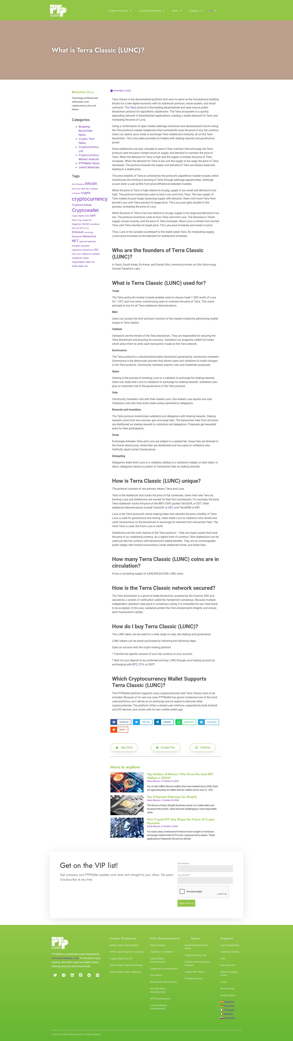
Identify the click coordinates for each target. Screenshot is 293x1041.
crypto (85, 193)
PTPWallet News (89, 163)
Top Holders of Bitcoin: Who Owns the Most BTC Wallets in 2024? (180, 776)
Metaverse (89, 236)
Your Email (184, 875)
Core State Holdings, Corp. (65, 958)
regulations (77, 250)
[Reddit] (89, 975)
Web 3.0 (90, 262)
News (175, 10)
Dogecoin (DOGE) (81, 224)
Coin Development (150, 10)
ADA (74, 184)
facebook (77, 236)
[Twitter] (55, 975)
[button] (120, 722)
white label (77, 266)
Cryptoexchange (82, 204)
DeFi (93, 215)
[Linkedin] (72, 975)
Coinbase (76, 193)
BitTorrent (76, 189)
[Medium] (97, 975)
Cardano (94, 189)
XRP (86, 266)
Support (194, 10)
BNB (83, 189)
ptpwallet (85, 246)
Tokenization (78, 262)
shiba (79, 254)
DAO (87, 216)
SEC (96, 249)
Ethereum (78, 232)
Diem (74, 220)
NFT (75, 241)
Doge (79, 220)
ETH (87, 228)
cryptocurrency (90, 199)
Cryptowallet (85, 210)
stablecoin (77, 258)
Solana (96, 253)
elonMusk (94, 224)
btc (87, 188)
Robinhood (88, 250)
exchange (89, 232)
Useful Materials (89, 167)
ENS (73, 228)
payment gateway (88, 241)
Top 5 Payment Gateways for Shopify (172, 797)
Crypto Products (118, 10)
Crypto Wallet (78, 216)
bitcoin (91, 183)
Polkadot (76, 246)
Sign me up (186, 903)
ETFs (82, 228)
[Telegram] (63, 975)
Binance (80, 184)
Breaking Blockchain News (86, 130)
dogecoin (87, 220)
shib (74, 254)
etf (77, 228)
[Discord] (80, 975)
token (86, 258)
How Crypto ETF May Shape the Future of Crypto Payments (180, 821)
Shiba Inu (86, 254)
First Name (183, 863)
